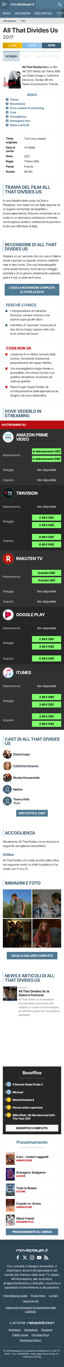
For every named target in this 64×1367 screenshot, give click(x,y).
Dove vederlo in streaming (27, 108)
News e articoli (19, 125)
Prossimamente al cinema (32, 1232)
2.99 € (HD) (46, 525)
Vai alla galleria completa (32, 955)
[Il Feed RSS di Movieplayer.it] (46, 1257)
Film (23, 21)
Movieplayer (10, 21)
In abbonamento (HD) (46, 459)
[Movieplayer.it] (22, 4)
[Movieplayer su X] (24, 1257)
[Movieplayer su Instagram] (32, 1257)
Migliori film (43, 13)
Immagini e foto (20, 121)
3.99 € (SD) (46, 704)
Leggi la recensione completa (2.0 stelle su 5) (32, 290)
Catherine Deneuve (25, 766)
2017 (27, 156)
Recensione (17, 104)
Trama (14, 99)
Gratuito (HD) (46, 573)
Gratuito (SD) (46, 580)
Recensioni (22, 13)
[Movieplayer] (32, 1250)
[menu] (4, 4)
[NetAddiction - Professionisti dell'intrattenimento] (40, 1323)
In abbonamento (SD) (46, 451)
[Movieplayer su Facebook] (17, 1257)
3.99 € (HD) (46, 646)
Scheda (11, 56)
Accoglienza (18, 116)
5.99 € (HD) (46, 658)
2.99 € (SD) (46, 517)
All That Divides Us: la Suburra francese (33, 993)
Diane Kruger (21, 754)
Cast (13, 112)
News (7, 13)
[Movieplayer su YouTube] (39, 1257)
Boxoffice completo (32, 1128)
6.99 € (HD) (46, 544)
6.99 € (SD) (46, 537)
